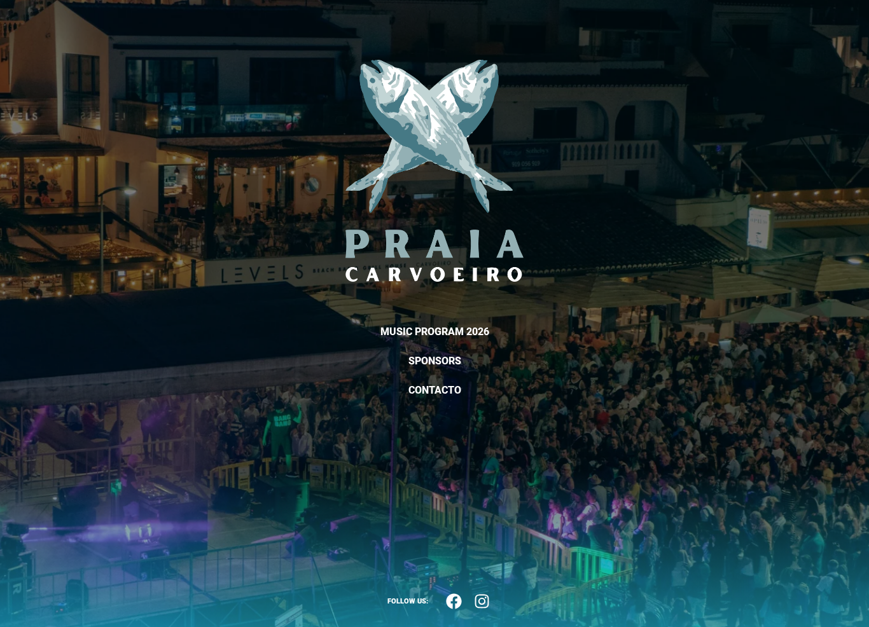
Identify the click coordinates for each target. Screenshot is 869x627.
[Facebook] (453, 601)
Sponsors (434, 361)
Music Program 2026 (434, 332)
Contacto (434, 390)
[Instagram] (481, 601)
